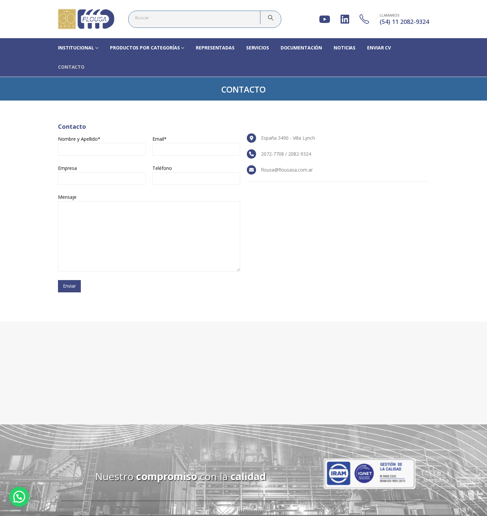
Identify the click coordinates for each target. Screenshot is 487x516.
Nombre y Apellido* (79, 139)
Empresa (67, 168)
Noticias (344, 47)
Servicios (257, 47)
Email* (159, 139)
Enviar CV (379, 47)
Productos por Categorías (145, 47)
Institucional (76, 47)
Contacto (71, 67)
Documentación (301, 47)
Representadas (215, 47)
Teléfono (162, 168)
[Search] (270, 17)
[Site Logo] (86, 19)
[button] (19, 497)
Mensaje (67, 197)
